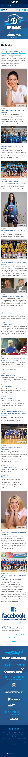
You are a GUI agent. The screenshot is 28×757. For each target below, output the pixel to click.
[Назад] (5, 634)
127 (9, 637)
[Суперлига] (14, 2)
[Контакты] (2, 5)
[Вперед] (18, 637)
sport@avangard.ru (14, 736)
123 (12, 634)
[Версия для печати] (8, 5)
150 (14, 637)
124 (16, 634)
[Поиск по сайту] (6, 5)
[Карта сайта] (4, 5)
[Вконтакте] (17, 9)
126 (23, 634)
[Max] (20, 10)
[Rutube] (25, 10)
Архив (14, 642)
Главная (3, 42)
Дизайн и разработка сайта (9, 742)
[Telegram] (22, 10)
